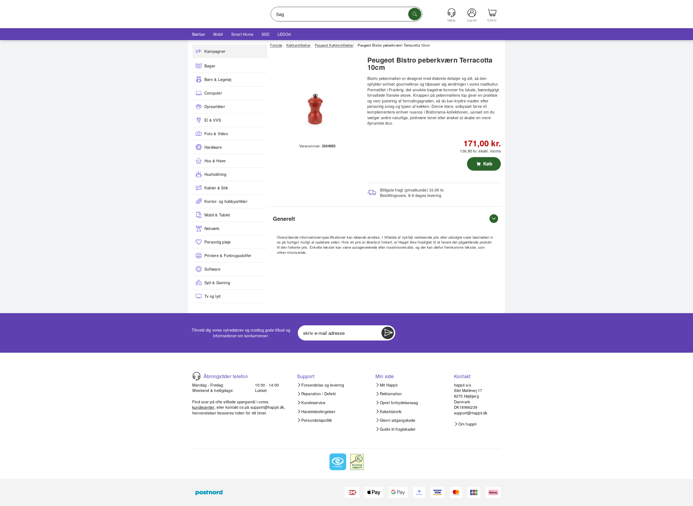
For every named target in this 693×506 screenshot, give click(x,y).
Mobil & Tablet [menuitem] (217, 215)
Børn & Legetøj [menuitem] (217, 79)
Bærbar (198, 34)
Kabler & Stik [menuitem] (216, 187)
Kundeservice (313, 402)
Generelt (284, 218)
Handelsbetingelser (318, 411)
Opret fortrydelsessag (399, 402)
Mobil (218, 34)
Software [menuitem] (212, 269)
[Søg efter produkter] (414, 14)
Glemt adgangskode (398, 420)
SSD (265, 34)
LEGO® (284, 34)
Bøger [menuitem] (209, 66)
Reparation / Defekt (318, 393)
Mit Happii (388, 385)
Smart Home (242, 34)
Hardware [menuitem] (213, 147)
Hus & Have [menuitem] (214, 160)
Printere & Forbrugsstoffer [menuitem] (227, 255)
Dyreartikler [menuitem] (214, 106)
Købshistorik (391, 411)
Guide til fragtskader (398, 429)
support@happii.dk (267, 407)
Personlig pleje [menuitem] (217, 242)
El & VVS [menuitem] (212, 120)
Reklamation (391, 393)
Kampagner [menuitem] (214, 51)
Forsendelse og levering (322, 385)
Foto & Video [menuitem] (216, 133)
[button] (315, 97)
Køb (487, 163)
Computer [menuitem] (213, 93)
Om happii (467, 424)
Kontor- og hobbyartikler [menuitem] (225, 201)
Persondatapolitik (316, 420)
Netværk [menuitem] (212, 228)
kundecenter (203, 407)
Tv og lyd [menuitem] (212, 296)
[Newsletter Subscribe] (387, 333)
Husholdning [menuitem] (215, 174)
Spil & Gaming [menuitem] (217, 282)
